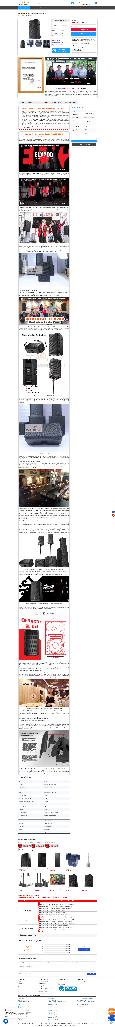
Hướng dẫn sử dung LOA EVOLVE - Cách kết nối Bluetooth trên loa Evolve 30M (57, 919)
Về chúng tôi (43, 7)
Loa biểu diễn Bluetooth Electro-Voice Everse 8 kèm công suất (57, 888)
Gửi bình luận (91, 974)
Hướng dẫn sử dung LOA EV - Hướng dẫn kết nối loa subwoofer (53, 931)
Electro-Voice (64, 25)
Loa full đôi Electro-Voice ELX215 (57, 868)
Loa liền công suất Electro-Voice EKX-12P (72, 888)
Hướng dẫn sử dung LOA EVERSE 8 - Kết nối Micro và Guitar (53, 910)
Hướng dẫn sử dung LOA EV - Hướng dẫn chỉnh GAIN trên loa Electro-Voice (56, 927)
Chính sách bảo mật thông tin (44, 981)
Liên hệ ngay (20, 983)
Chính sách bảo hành (22, 985)
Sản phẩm (52, 7)
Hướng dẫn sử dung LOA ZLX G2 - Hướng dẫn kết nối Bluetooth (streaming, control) (58, 923)
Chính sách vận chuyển (42, 985)
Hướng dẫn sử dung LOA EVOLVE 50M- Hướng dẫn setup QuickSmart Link (56, 921)
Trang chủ (34, 7)
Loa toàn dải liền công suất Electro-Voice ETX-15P (24, 869)
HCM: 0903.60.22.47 (86, 4)
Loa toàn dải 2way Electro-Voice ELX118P (72, 869)
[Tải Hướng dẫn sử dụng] (52, 845)
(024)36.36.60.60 (63, 981)
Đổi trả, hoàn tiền (41, 990)
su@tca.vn (51, 1006)
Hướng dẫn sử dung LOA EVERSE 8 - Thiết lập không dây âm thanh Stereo (56, 906)
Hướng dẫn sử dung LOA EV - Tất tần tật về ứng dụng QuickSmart (54, 925)
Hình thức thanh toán (42, 993)
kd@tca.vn (51, 1021)
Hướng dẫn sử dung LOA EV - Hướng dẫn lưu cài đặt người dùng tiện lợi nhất (56, 929)
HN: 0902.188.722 (85, 3)
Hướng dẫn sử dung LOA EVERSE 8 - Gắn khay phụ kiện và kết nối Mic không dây (57, 918)
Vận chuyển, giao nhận (42, 991)
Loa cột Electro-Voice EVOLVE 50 (88, 868)
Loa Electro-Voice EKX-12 (87, 887)
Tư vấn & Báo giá (83, 29)
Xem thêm (84, 140)
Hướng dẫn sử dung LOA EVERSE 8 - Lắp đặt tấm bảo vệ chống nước (55, 914)
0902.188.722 (70, 981)
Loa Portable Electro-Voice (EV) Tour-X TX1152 (41, 869)
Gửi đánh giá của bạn (84, 949)
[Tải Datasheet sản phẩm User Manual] (38, 845)
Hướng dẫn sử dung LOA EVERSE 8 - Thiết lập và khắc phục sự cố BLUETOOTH (57, 904)
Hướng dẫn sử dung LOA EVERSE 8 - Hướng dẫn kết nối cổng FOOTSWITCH (56, 908)
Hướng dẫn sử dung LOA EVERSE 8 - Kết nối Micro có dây (52, 912)
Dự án (59, 7)
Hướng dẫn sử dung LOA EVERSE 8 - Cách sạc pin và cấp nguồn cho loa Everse (57, 916)
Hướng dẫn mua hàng (42, 986)
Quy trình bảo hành (42, 983)
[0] (96, 3)
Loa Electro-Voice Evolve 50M (41, 887)
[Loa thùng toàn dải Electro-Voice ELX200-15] (35, 29)
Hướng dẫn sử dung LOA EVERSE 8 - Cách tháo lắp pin (51, 903)
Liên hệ (81, 7)
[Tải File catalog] (25, 845)
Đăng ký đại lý (21, 986)
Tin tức (74, 7)
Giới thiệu (20, 981)
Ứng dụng (67, 7)
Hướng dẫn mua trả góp (43, 988)
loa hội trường (29, 773)
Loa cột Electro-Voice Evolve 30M (26, 887)
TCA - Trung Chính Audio (83, 981)
